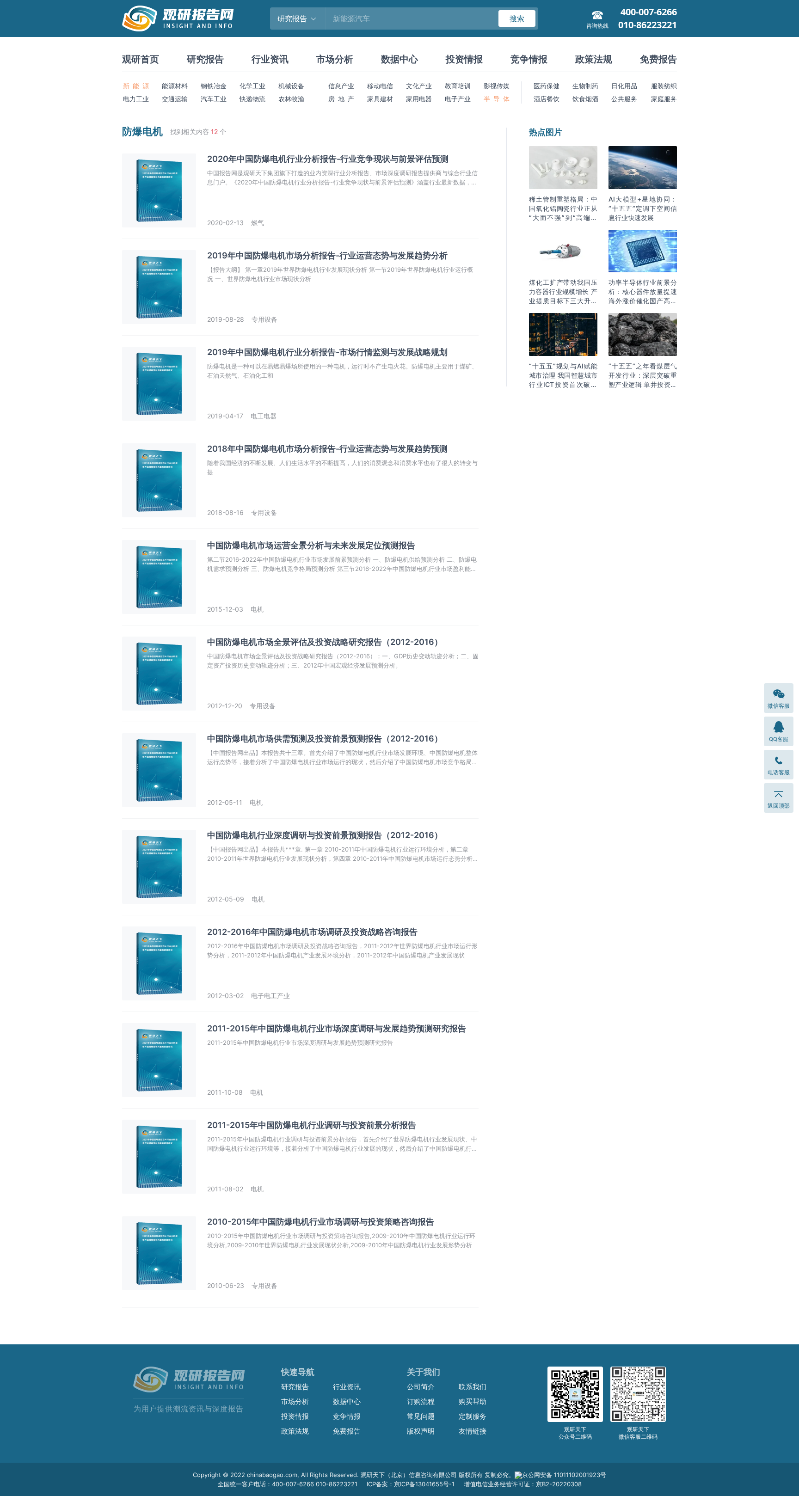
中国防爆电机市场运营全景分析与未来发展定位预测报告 (311, 545)
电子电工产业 (270, 995)
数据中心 (399, 59)
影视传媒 (497, 86)
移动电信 (380, 86)
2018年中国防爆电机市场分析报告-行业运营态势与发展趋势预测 (327, 449)
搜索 (517, 18)
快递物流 (252, 99)
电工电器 (264, 416)
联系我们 (472, 1386)
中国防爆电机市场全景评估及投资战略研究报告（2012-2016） (325, 642)
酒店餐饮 (546, 99)
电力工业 (136, 99)
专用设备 (264, 319)
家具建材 (380, 99)
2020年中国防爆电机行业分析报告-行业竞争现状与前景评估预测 (328, 159)
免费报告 (658, 59)
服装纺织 (664, 86)
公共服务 (624, 99)
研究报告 (205, 59)
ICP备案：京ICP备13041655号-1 (411, 1484)
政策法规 (593, 59)
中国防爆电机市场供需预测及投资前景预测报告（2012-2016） (325, 738)
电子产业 (458, 99)
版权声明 (421, 1431)
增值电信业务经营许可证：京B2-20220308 (523, 1484)
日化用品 (624, 86)
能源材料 (175, 86)
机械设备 (291, 86)
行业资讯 (270, 59)
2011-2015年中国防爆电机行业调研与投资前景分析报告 (311, 1125)
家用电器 (419, 99)
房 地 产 (341, 99)
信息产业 (341, 86)
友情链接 (472, 1431)
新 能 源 (136, 86)
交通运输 (175, 99)
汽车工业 (214, 99)
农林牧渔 (291, 99)
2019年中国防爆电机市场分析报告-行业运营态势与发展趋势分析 (327, 255)
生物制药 (585, 86)
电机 (257, 609)
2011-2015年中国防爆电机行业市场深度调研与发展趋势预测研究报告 (336, 1028)
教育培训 (458, 86)
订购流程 (421, 1401)
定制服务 (472, 1416)
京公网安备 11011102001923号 (564, 1474)
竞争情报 (528, 59)
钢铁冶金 (214, 86)
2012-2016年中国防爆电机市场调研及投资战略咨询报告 (312, 932)
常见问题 (421, 1416)
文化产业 (419, 86)
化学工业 (252, 86)
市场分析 (334, 59)
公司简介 (421, 1386)
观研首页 (140, 59)
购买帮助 (472, 1401)
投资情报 (464, 59)
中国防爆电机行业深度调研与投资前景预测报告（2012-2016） (325, 835)
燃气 (257, 223)
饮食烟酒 (585, 99)
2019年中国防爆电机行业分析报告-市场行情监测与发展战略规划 (327, 352)
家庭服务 (664, 99)
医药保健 (546, 86)
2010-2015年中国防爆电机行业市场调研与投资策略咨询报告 (320, 1221)
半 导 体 (497, 99)
